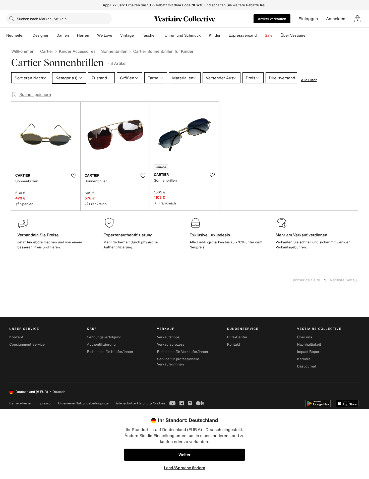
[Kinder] (224, 35)
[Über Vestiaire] (310, 35)
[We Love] (116, 35)
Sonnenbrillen (114, 51)
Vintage (127, 35)
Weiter (184, 455)
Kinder (215, 35)
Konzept (16, 337)
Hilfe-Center (237, 337)
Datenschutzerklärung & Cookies (139, 403)
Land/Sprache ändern (184, 468)
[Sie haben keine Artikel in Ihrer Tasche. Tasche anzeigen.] (357, 18)
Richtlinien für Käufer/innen (110, 351)
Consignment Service (27, 344)
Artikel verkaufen (272, 18)
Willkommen (22, 51)
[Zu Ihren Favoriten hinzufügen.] (74, 176)
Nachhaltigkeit (309, 344)
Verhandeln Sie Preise (38, 235)
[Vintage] (138, 35)
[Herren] (93, 35)
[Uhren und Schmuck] (205, 35)
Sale (269, 35)
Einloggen (308, 18)
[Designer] (52, 35)
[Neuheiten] (29, 35)
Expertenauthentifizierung (128, 235)
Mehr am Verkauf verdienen (301, 235)
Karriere (304, 359)
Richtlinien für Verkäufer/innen (182, 351)
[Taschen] (161, 35)
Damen (62, 35)
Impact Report (309, 351)
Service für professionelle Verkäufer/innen (178, 361)
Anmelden (335, 18)
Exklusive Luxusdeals (210, 235)
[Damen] (73, 35)
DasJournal (306, 366)
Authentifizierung (101, 344)
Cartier (46, 51)
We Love (104, 35)
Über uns (304, 337)
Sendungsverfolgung (104, 337)
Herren (83, 35)
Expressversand (242, 35)
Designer (40, 35)
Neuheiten (15, 35)
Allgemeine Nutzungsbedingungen (83, 403)
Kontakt (233, 344)
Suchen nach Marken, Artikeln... (43, 18)
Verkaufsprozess (170, 344)
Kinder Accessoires (77, 51)
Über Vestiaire (293, 35)
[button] (357, 18)
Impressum (45, 403)
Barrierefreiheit (21, 403)
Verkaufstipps (168, 337)
